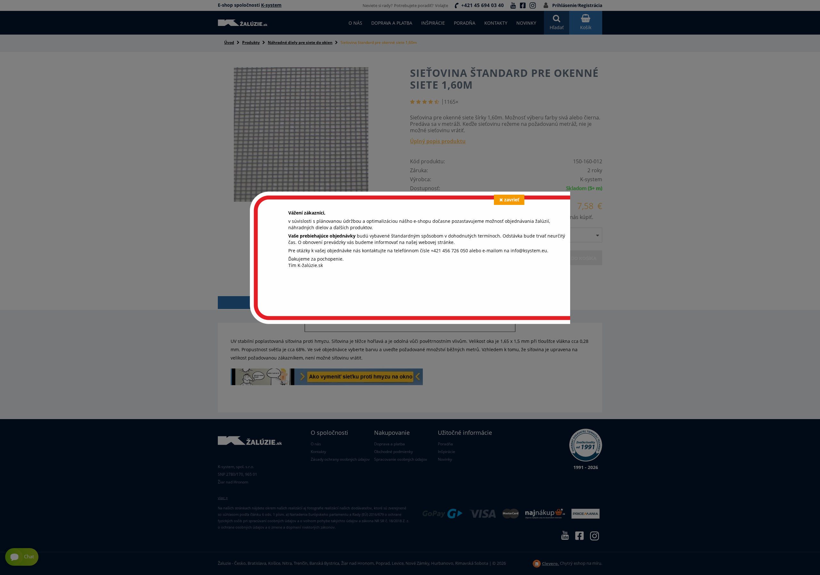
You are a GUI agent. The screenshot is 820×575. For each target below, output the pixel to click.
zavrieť (511, 200)
